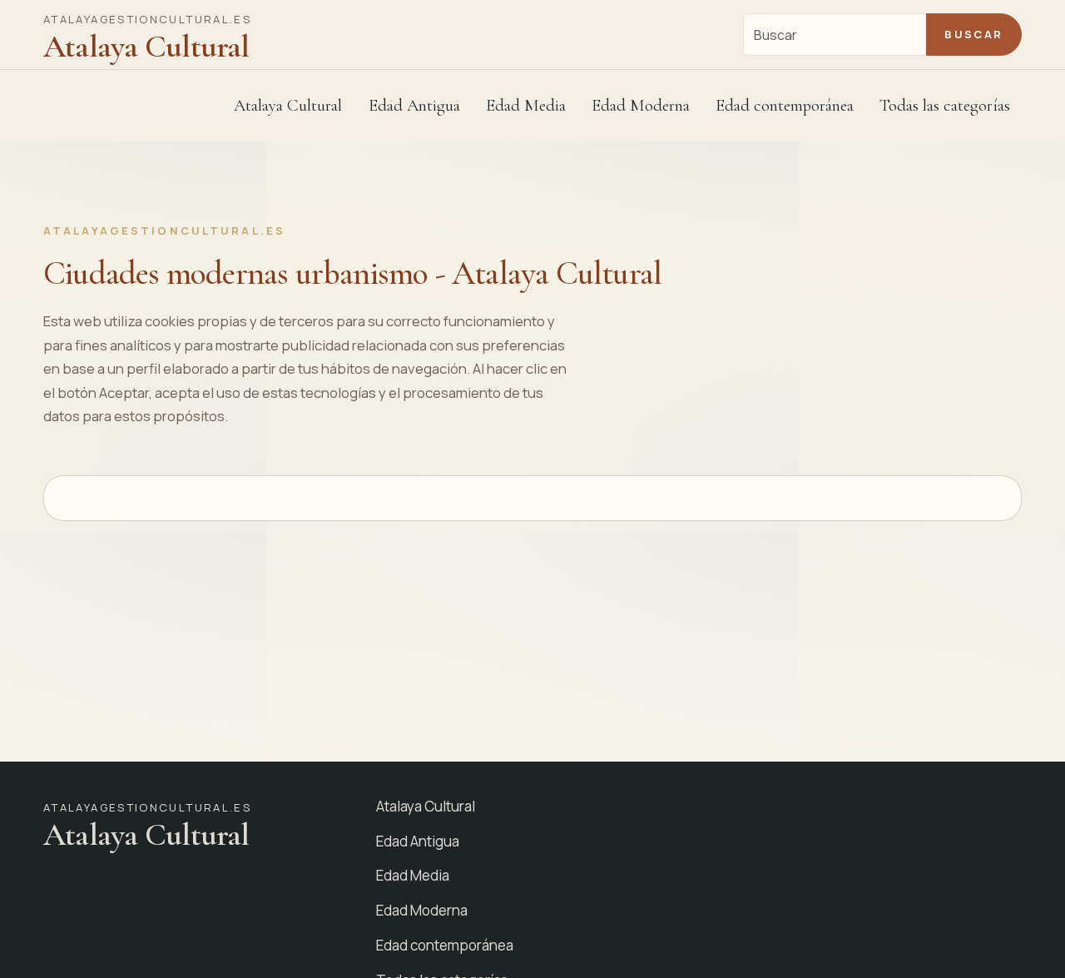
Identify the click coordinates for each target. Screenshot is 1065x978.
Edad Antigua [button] (414, 105)
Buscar (973, 34)
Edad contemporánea (444, 945)
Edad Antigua (417, 841)
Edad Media (526, 105)
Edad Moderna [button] (641, 105)
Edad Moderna (422, 910)
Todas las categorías (944, 105)
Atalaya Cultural (288, 105)
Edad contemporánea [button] (785, 105)
